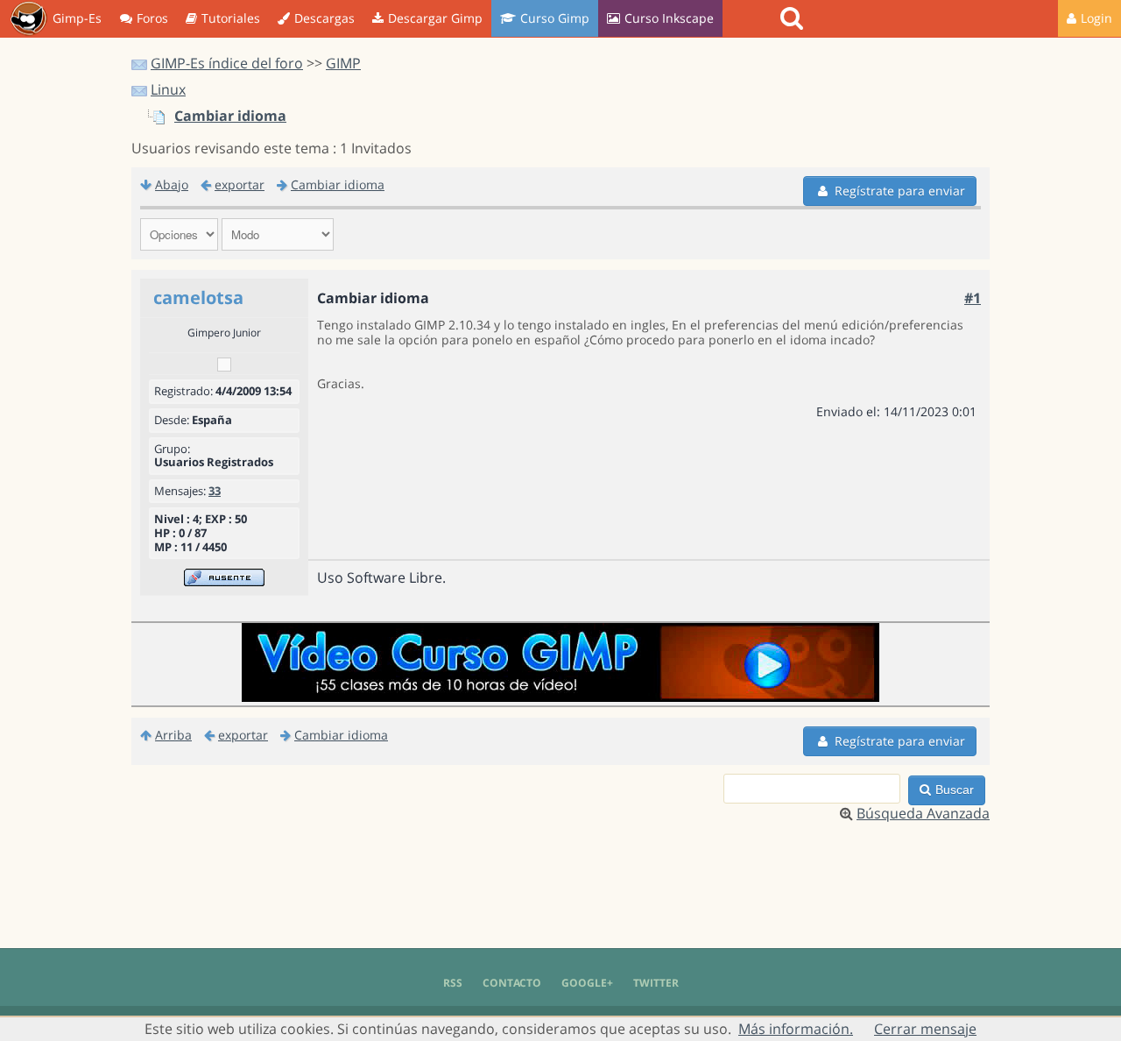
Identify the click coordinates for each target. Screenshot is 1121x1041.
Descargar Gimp (435, 18)
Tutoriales (230, 18)
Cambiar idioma (230, 115)
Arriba (173, 734)
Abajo (171, 184)
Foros (152, 18)
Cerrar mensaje (925, 1028)
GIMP (343, 63)
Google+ (587, 982)
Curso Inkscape (669, 18)
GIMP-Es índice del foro (227, 63)
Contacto (512, 982)
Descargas (324, 18)
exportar (239, 184)
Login (1096, 18)
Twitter (656, 982)
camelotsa (198, 297)
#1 (972, 298)
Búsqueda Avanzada (923, 813)
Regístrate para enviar (900, 190)
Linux (168, 89)
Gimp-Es (77, 18)
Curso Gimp (554, 18)
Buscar (954, 790)
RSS (452, 982)
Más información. (795, 1028)
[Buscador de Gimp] (794, 18)
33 (214, 491)
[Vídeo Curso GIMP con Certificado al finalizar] (560, 696)
